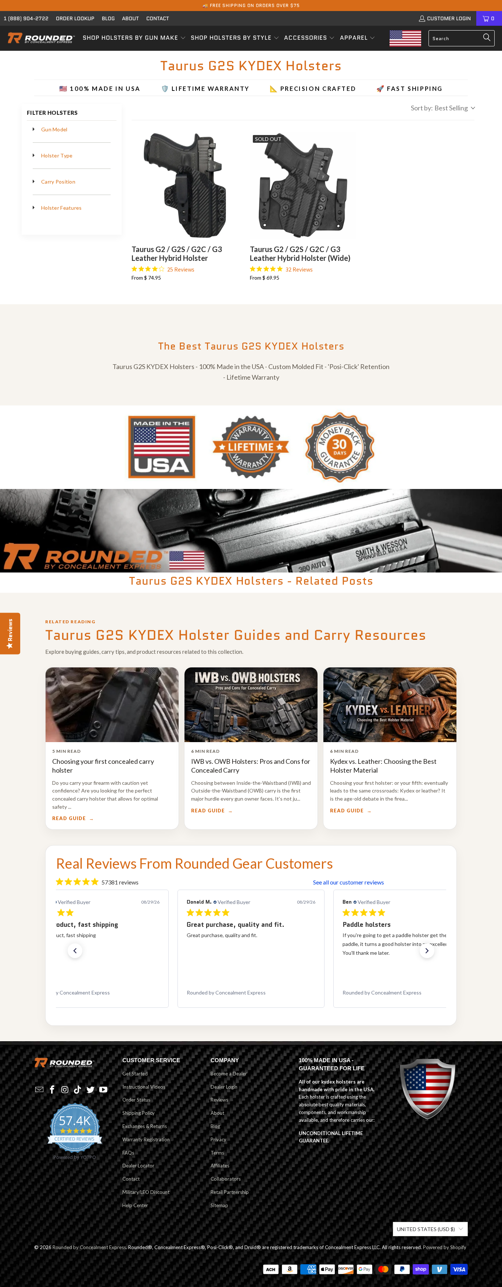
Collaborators (226, 1179)
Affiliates (220, 1166)
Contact (157, 18)
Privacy (218, 1139)
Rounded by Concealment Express (89, 1247)
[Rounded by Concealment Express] (41, 38)
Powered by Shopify (444, 1247)
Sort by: (439, 108)
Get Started (135, 1074)
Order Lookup (75, 18)
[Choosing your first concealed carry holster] (112, 704)
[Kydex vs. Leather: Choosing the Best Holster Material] (389, 704)
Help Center (135, 1205)
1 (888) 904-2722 (26, 18)
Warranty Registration (146, 1139)
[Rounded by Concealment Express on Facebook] (52, 1090)
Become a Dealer (229, 1074)
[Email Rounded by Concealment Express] (39, 1090)
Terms (217, 1153)
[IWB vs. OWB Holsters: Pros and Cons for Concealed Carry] (251, 704)
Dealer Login (224, 1087)
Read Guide (69, 818)
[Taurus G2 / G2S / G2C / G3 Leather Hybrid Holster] (185, 185)
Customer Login (449, 18)
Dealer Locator (138, 1166)
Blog (108, 18)
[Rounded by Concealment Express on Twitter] (90, 1090)
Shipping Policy (138, 1113)
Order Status (136, 1100)
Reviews (219, 1100)
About (130, 18)
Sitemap (219, 1205)
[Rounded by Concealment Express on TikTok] (77, 1090)
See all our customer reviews (348, 882)
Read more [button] (421, 961)
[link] (95, 993)
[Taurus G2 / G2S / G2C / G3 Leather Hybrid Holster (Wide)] (303, 185)
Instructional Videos (143, 1087)
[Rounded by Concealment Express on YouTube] (103, 1090)
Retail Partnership (230, 1192)
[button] (134, 38)
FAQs (128, 1153)
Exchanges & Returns (144, 1126)
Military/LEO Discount (145, 1192)
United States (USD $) (426, 1229)
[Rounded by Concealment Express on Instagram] (65, 1090)
